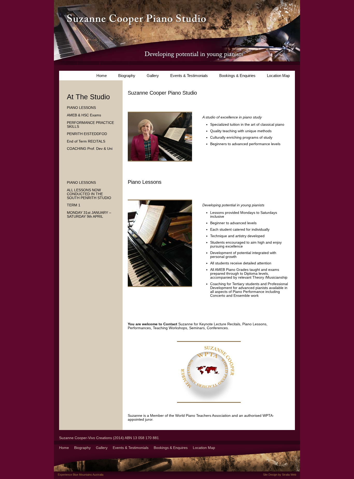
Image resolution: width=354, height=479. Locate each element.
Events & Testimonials (189, 75)
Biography (126, 75)
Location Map (278, 75)
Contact (170, 324)
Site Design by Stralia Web (279, 474)
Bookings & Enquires (171, 448)
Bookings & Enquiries (237, 75)
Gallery (153, 75)
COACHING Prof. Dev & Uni (89, 149)
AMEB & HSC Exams (84, 115)
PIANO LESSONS (81, 108)
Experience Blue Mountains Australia (80, 474)
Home (101, 75)
